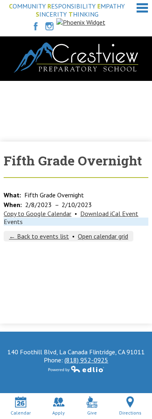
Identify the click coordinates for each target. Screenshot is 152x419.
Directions (130, 413)
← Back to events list (39, 236)
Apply (58, 413)
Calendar (21, 413)
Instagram (49, 26)
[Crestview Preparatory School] (76, 57)
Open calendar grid (103, 236)
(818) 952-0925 (86, 360)
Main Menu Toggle (142, 8)
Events (13, 222)
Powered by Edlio (76, 369)
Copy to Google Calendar (37, 214)
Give (92, 413)
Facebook (36, 26)
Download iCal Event (109, 214)
